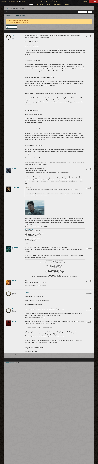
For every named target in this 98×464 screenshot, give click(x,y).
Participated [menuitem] (67, 4)
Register (12, 362)
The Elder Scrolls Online (49, 1)
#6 (90, 291)
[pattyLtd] (8, 282)
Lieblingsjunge (15, 247)
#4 (90, 247)
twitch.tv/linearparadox (29, 229)
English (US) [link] (3, 1)
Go (90, 12)
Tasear (13, 35)
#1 (90, 35)
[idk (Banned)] (8, 293)
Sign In (7, 12)
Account (13, 1)
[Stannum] (8, 170)
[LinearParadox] (8, 189)
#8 (90, 321)
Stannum (14, 168)
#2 (90, 168)
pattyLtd (14, 280)
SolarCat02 (14, 321)
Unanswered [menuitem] (57, 4)
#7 (90, 308)
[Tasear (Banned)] (8, 37)
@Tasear (27, 292)
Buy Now (94, 1)
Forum (20, 1)
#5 (90, 280)
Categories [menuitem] (30, 4)
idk (12, 292)
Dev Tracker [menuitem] (40, 4)
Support (24, 1)
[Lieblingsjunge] (8, 249)
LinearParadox (15, 187)
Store (16, 1)
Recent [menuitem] (48, 4)
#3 (90, 187)
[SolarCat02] (8, 323)
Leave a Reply (11, 27)
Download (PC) (86, 1)
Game (9, 1)
